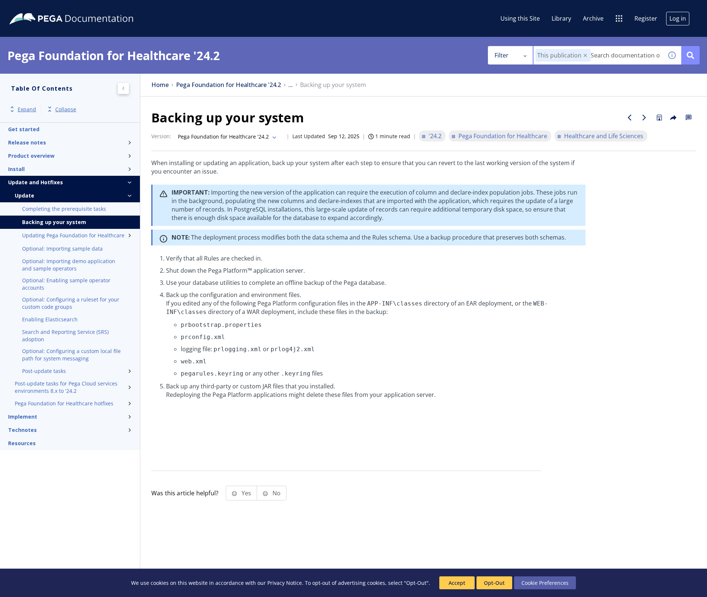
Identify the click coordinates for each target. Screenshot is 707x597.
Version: (161, 136)
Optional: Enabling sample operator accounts (66, 284)
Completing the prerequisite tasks (64, 208)
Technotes (22, 429)
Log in (677, 18)
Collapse (65, 109)
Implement (22, 416)
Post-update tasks (44, 370)
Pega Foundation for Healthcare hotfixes (64, 403)
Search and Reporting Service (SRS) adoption (65, 335)
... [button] (290, 85)
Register (645, 18)
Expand (27, 109)
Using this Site (520, 18)
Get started (23, 129)
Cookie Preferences (545, 582)
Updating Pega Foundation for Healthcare (73, 235)
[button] (585, 55)
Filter (502, 55)
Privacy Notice (284, 582)
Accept (457, 582)
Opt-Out (494, 582)
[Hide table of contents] (123, 88)
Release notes (27, 142)
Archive (593, 18)
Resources (22, 443)
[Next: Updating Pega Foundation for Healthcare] (644, 117)
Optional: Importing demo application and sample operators (68, 265)
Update (24, 195)
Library (561, 18)
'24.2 (435, 136)
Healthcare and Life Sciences (603, 136)
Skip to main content (32, 8)
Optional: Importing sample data (62, 248)
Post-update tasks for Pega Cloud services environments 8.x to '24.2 (66, 387)
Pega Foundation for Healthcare (502, 136)
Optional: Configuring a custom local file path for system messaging (71, 355)
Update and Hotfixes (35, 182)
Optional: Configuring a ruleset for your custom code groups (70, 303)
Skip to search (89, 8)
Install (16, 168)
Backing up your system (54, 222)
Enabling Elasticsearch (50, 319)
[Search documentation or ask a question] (690, 55)
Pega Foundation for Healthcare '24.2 (228, 85)
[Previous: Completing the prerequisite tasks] (629, 117)
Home (160, 85)
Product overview (31, 155)
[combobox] (598, 55)
